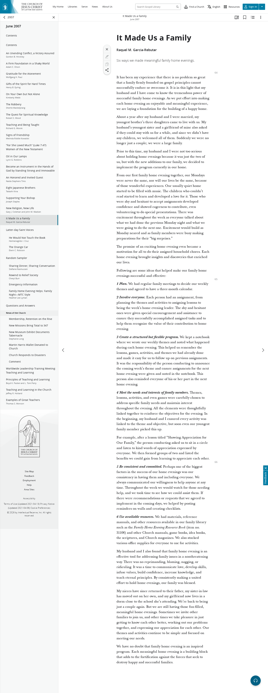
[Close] (107, 49)
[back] (4, 17)
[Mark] (107, 57)
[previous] (63, 350)
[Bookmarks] (244, 17)
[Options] (260, 17)
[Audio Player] (255, 680)
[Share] (107, 70)
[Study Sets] (236, 17)
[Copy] (107, 64)
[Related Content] (252, 17)
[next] (263, 350)
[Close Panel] (54, 17)
